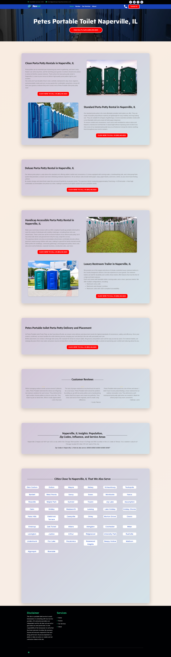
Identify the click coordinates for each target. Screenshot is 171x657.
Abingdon (90, 527)
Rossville (32, 502)
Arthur (71, 534)
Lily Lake (110, 502)
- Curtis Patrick (95, 402)
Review (77, 6)
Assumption (129, 502)
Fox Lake (51, 541)
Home (72, 6)
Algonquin (32, 551)
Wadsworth (71, 509)
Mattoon (129, 541)
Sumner (71, 502)
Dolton (51, 487)
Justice (51, 534)
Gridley (52, 509)
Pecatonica (71, 541)
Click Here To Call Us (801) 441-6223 (86, 30)
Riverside (51, 551)
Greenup (32, 527)
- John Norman (56, 400)
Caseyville (71, 516)
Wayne (71, 487)
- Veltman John (134, 400)
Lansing (90, 509)
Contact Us (134, 6)
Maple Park (51, 502)
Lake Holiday (110, 509)
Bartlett (32, 494)
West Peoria (51, 494)
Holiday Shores (129, 509)
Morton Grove (110, 516)
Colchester (110, 527)
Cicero (129, 516)
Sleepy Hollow (110, 541)
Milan (129, 527)
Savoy (71, 494)
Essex (90, 494)
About (94, 6)
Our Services (86, 6)
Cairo (32, 509)
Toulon (90, 502)
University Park (110, 534)
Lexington (32, 534)
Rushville (129, 534)
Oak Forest (51, 527)
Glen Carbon (32, 487)
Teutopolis (129, 487)
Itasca (129, 494)
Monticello (110, 494)
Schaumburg (110, 487)
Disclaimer (33, 613)
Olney (90, 516)
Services (62, 613)
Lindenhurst (32, 541)
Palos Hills (32, 516)
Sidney (90, 487)
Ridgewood (90, 534)
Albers (71, 527)
